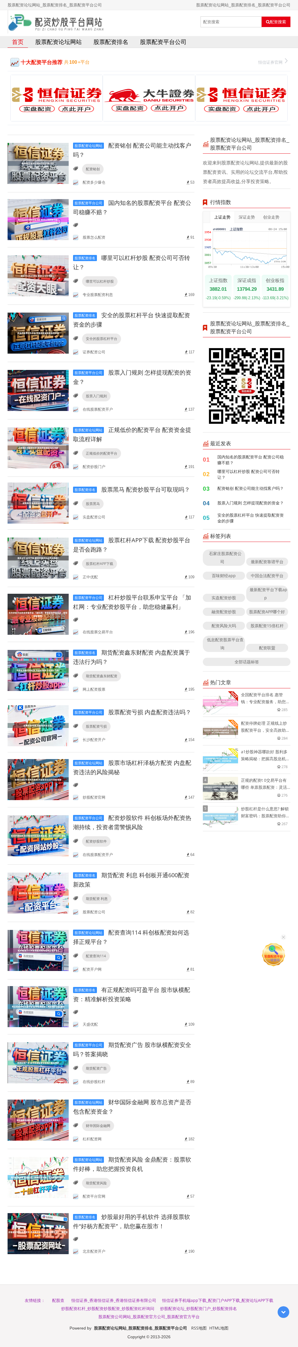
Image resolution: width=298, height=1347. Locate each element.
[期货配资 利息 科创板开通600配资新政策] (38, 893)
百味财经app (224, 575)
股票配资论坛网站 (58, 42)
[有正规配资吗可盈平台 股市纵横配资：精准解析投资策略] (38, 1006)
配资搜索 (278, 22)
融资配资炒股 (224, 611)
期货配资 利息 (97, 898)
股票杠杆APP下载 (99, 563)
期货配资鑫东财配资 (101, 676)
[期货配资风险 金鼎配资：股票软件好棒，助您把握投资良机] (38, 1177)
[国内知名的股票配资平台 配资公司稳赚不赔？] (38, 219)
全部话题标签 (247, 661)
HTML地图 (218, 1328)
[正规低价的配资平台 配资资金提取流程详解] (38, 447)
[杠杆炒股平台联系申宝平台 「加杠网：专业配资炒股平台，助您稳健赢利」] (38, 614)
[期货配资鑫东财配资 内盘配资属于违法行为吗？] (38, 670)
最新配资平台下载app (268, 593)
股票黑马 (93, 503)
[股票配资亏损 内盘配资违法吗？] (38, 725)
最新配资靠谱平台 (267, 561)
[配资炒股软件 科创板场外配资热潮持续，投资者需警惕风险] (38, 835)
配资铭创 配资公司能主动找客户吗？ (250, 488)
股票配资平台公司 (163, 42)
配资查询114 (96, 955)
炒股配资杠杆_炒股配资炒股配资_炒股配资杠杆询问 (107, 1308)
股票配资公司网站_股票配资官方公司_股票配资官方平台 (149, 1316)
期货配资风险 (96, 1183)
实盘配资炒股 (224, 597)
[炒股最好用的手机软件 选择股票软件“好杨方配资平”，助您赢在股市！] (38, 1233)
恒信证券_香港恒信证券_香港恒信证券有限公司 (113, 1300)
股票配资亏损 (96, 726)
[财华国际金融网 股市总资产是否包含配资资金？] (38, 1120)
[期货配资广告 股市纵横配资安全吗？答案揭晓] (38, 1062)
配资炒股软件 (96, 841)
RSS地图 (199, 1328)
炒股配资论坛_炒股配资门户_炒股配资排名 (198, 1308)
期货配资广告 (96, 1068)
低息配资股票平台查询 (225, 644)
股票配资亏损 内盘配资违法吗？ (132, 712)
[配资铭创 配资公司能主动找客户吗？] (38, 163)
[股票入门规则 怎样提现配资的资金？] (38, 390)
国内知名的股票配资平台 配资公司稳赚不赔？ (250, 459)
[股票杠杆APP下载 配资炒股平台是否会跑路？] (38, 558)
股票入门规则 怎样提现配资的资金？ (250, 503)
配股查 (58, 1300)
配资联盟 (267, 648)
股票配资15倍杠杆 (267, 625)
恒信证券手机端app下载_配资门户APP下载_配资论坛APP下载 (217, 1300)
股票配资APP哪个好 (267, 611)
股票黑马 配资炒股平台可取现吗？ (132, 489)
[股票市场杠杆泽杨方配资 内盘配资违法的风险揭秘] (38, 779)
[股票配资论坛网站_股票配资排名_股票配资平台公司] (57, 21)
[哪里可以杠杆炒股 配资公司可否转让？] (38, 275)
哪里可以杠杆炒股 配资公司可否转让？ (248, 474)
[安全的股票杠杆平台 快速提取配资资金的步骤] (38, 333)
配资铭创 (93, 168)
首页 (18, 42)
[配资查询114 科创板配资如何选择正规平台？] (38, 950)
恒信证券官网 (270, 62)
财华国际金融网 (98, 1125)
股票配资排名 (110, 42)
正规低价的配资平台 (101, 453)
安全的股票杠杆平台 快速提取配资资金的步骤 (250, 518)
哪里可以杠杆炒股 (100, 281)
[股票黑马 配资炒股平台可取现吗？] (38, 502)
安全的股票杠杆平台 (101, 338)
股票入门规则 (96, 396)
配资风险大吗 (224, 625)
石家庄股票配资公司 (225, 557)
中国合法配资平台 (267, 575)
